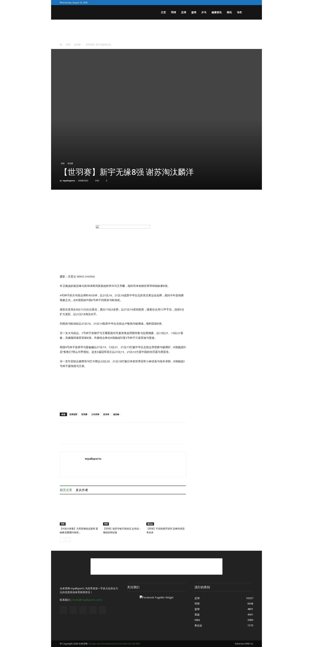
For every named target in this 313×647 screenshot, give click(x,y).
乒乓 (203, 12)
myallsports (69, 180)
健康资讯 (217, 12)
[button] (249, 12)
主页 (163, 12)
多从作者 (82, 490)
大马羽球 (95, 414)
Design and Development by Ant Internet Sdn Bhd (114, 643)
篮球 (193, 12)
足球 (183, 12)
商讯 (229, 12)
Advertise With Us (244, 643)
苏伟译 (106, 414)
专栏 (239, 12)
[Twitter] (232, 2)
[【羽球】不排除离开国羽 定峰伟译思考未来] (166, 512)
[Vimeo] (238, 2)
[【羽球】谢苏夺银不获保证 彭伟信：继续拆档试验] (123, 512)
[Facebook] (226, 2)
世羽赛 (77, 44)
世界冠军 (73, 414)
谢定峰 (116, 414)
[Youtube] (250, 2)
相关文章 (66, 490)
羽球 (173, 12)
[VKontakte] (244, 2)
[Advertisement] (156, 32)
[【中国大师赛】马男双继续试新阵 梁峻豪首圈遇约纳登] (79, 512)
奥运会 (150, 524)
